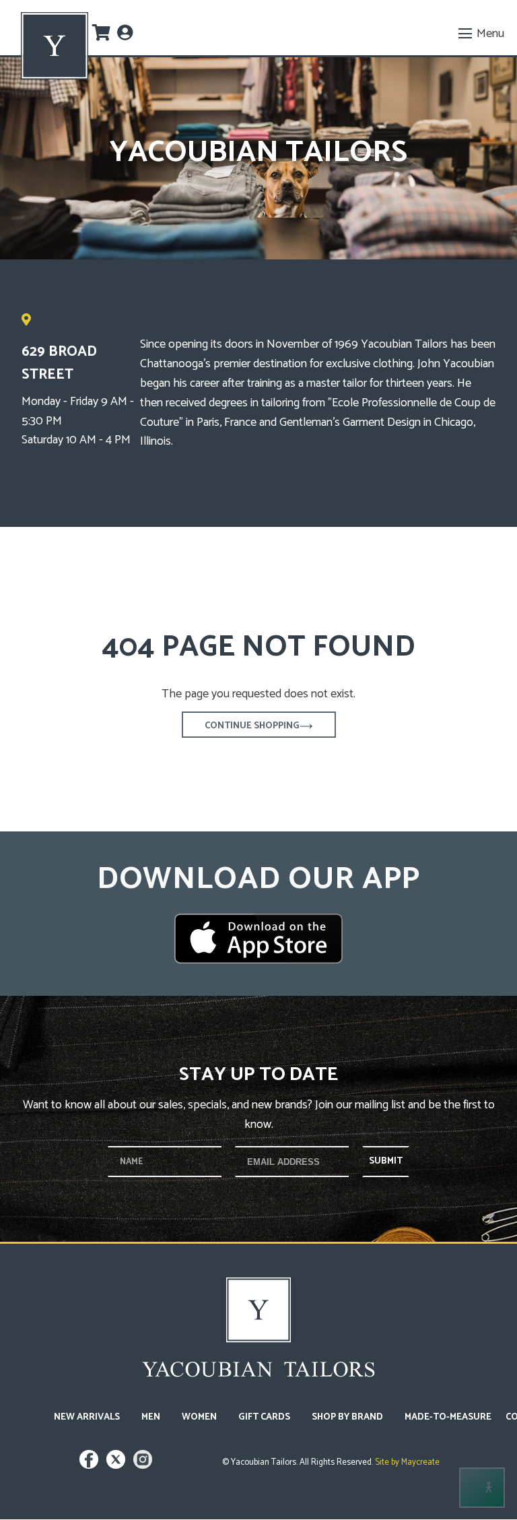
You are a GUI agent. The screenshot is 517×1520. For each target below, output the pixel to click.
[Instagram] (143, 1466)
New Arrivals (87, 1417)
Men (150, 1417)
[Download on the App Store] (258, 938)
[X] (117, 1466)
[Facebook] (90, 1466)
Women (199, 1417)
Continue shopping (252, 726)
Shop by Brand (347, 1417)
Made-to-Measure (448, 1417)
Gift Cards (264, 1417)
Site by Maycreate (406, 1462)
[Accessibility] (482, 1487)
